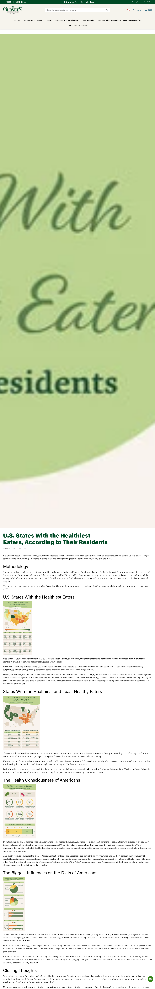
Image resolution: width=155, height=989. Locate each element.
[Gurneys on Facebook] (18, 2)
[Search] (107, 10)
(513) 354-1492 (11, 2)
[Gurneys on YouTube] (25, 2)
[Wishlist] (128, 10)
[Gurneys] (12, 10)
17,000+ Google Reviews (84, 2)
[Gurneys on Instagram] (22, 2)
